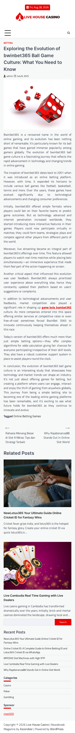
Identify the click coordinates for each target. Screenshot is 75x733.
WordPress (56, 729)
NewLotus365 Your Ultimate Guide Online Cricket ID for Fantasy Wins (32, 515)
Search (63, 622)
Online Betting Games (27, 416)
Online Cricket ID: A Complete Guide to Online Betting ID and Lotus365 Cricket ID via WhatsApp (35, 650)
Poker (7, 691)
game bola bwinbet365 (56, 307)
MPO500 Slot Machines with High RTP (24, 658)
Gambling (9, 697)
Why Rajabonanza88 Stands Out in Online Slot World (32, 670)
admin (10, 76)
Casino (7, 685)
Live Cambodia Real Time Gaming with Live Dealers (33, 598)
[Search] (68, 33)
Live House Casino (37, 724)
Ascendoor (26, 729)
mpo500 (9, 714)
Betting (8, 43)
